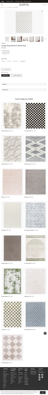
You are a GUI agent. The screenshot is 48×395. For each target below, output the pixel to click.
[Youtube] (42, 377)
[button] (3, 39)
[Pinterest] (39, 377)
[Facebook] (42, 375)
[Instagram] (39, 375)
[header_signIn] (46, 4)
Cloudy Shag (9, 7)
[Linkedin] (39, 379)
